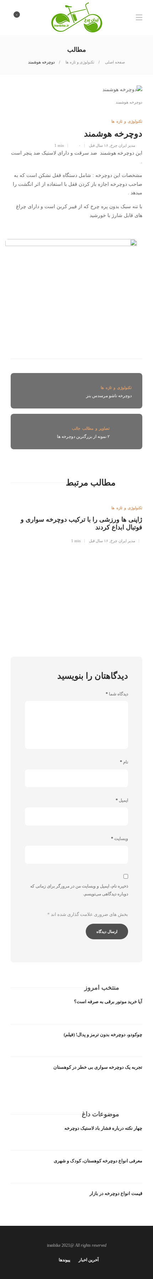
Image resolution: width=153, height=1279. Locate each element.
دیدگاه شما (117, 693)
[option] (76, 519)
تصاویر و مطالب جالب (91, 428)
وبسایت (119, 838)
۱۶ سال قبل (98, 145)
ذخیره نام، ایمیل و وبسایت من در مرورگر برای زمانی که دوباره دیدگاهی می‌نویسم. (79, 890)
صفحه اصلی (114, 62)
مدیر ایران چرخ (122, 145)
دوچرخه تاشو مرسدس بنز (109, 395)
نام (124, 762)
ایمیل (122, 800)
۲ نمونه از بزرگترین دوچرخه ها (83, 436)
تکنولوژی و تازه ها (79, 62)
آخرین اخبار (89, 1259)
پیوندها (64, 1259)
